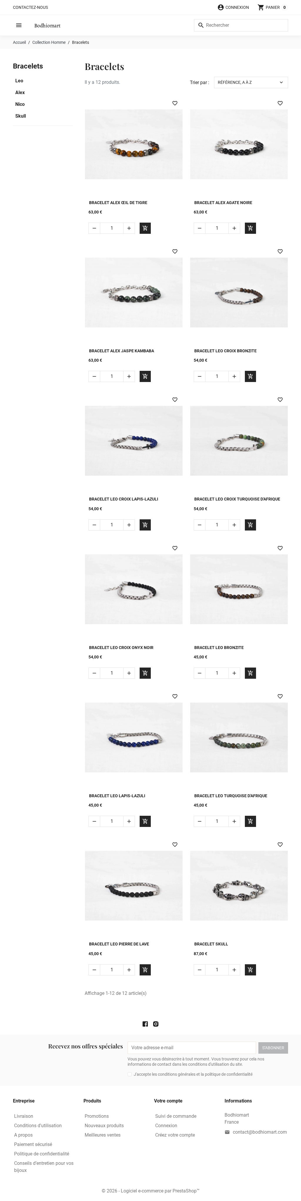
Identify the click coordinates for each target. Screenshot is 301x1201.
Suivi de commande (175, 1116)
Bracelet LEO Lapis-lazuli (117, 795)
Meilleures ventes (103, 1135)
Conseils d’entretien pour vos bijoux (43, 1166)
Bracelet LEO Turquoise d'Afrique (230, 795)
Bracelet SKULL (211, 944)
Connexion (166, 1125)
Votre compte (168, 1101)
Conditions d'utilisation (38, 1125)
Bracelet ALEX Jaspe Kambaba (121, 350)
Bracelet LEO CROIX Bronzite (225, 350)
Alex (20, 92)
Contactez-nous (30, 7)
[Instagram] (155, 1024)
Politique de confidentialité (41, 1154)
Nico (20, 104)
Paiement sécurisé (33, 1144)
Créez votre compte (175, 1135)
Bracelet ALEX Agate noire (223, 202)
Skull (20, 116)
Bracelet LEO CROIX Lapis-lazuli (123, 499)
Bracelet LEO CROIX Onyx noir (121, 647)
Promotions (97, 1116)
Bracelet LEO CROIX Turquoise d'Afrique (237, 499)
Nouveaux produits (104, 1125)
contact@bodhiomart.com (260, 1132)
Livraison (23, 1116)
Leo (19, 81)
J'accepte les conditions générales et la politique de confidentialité (193, 1074)
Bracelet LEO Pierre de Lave (119, 944)
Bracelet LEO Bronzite (219, 647)
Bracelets (28, 66)
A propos (23, 1135)
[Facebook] (145, 1024)
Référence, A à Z (251, 82)
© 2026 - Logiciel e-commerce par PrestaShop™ (151, 1191)
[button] (233, 7)
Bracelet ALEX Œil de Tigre (118, 202)
